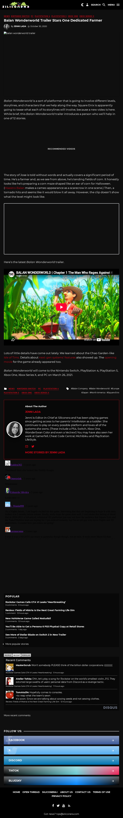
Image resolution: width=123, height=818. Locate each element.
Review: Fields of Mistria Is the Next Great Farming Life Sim (40, 610)
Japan (85, 392)
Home (16, 792)
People (8, 655)
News (7, 16)
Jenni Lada (20, 26)
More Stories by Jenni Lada (45, 452)
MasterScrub (23, 665)
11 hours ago (58, 686)
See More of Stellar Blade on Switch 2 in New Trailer (35, 634)
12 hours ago (66, 702)
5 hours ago (58, 672)
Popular (26, 655)
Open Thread (31, 792)
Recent (16, 655)
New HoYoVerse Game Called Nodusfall (28, 618)
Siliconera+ (50, 792)
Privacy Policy (61, 796)
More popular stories (17, 644)
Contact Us (82, 792)
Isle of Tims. (12, 357)
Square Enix (113, 392)
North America (98, 392)
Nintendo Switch (20, 16)
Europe (115, 388)
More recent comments (17, 715)
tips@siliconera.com (67, 814)
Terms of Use (101, 792)
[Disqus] (61, 499)
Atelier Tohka (24, 678)
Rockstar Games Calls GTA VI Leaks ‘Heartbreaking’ (35, 602)
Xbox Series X (86, 16)
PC (32, 16)
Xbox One (73, 16)
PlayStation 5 (59, 16)
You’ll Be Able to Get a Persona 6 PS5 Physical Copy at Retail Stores (44, 626)
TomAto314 (22, 692)
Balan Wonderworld (100, 388)
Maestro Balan (15, 188)
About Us (66, 792)
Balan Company (80, 388)
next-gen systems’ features (57, 357)
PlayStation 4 (42, 16)
